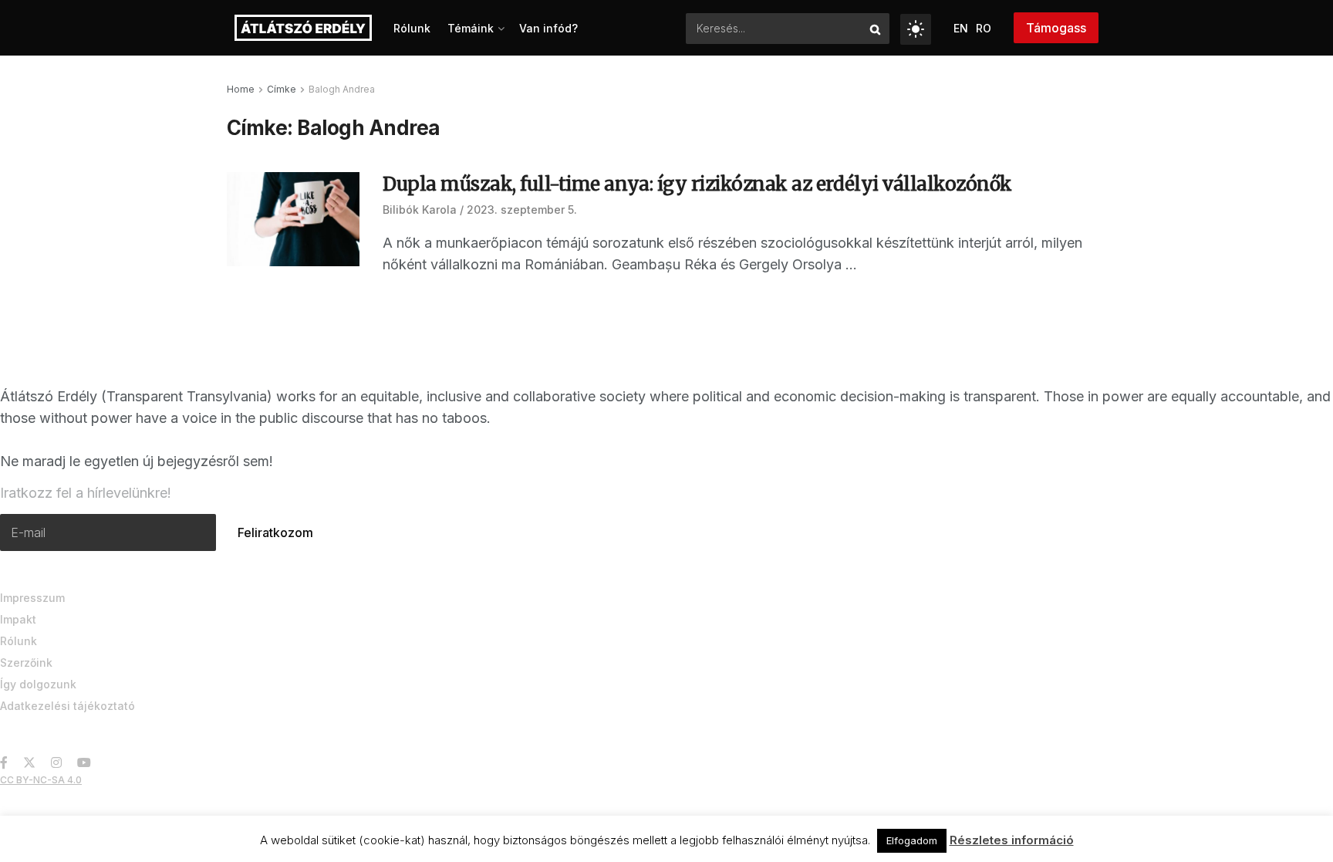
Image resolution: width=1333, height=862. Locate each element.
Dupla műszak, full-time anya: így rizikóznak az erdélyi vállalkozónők (697, 184)
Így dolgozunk (38, 684)
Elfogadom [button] (911, 840)
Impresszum (32, 597)
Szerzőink (26, 662)
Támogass (1056, 27)
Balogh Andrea (342, 89)
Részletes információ (1012, 840)
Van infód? (548, 28)
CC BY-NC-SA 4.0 (41, 780)
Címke (281, 89)
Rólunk (411, 28)
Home (241, 89)
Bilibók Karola (420, 209)
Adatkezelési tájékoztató (67, 705)
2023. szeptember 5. (522, 209)
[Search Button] (875, 28)
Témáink (470, 28)
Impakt (18, 619)
